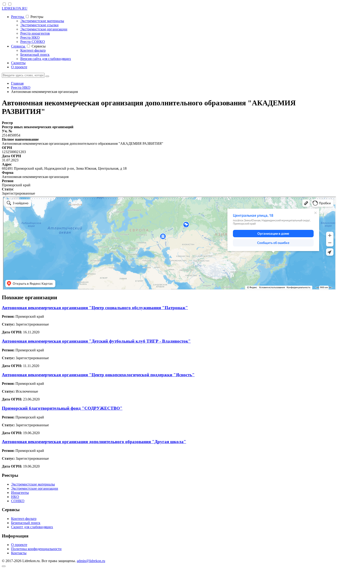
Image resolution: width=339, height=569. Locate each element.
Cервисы (18, 46)
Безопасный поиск (35, 54)
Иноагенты (20, 493)
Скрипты (18, 63)
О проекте (19, 67)
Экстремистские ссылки (39, 25)
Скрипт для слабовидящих (32, 527)
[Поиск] (47, 76)
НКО (15, 497)
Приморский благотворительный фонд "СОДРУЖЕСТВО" (62, 408)
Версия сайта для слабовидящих (45, 59)
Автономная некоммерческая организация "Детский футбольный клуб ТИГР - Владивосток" (96, 341)
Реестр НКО (30, 37)
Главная (17, 83)
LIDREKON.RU (14, 8)
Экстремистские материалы (42, 21)
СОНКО (17, 501)
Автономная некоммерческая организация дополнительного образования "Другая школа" (94, 441)
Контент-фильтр (33, 50)
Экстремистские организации (43, 29)
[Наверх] (4, 566)
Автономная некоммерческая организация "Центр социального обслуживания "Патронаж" (95, 307)
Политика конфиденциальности (36, 549)
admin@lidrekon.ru (91, 561)
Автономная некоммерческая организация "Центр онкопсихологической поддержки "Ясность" (98, 374)
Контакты (19, 553)
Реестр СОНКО (32, 42)
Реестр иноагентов (35, 33)
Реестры (18, 17)
